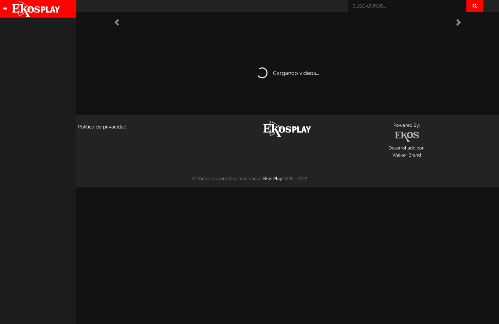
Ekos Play (272, 178)
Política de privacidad (102, 126)
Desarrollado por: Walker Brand (406, 151)
